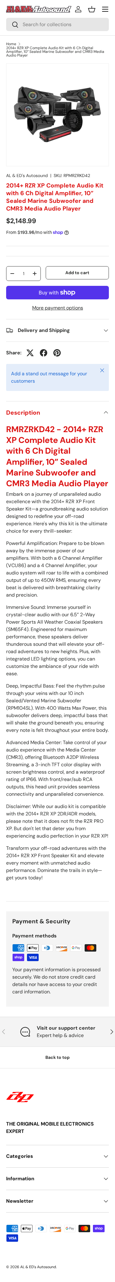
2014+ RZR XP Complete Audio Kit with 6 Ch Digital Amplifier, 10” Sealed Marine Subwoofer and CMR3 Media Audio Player (55, 51)
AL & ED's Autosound (27, 175)
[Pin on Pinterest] (57, 353)
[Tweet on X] (30, 353)
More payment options (57, 308)
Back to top (57, 1057)
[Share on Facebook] (43, 353)
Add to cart (77, 272)
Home (11, 44)
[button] (91, 9)
